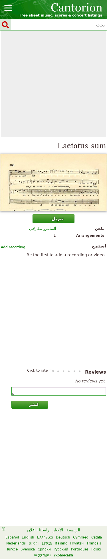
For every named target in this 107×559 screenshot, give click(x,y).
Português (79, 549)
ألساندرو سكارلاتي (42, 229)
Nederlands (16, 543)
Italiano (61, 543)
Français (94, 543)
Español (12, 537)
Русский (61, 549)
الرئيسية (73, 530)
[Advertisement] (53, 83)
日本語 (47, 543)
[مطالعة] (53, 182)
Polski (96, 549)
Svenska (28, 549)
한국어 (34, 543)
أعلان (31, 530)
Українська (63, 555)
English (28, 537)
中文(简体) (42, 555)
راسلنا (44, 530)
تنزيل (57, 218)
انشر (34, 404)
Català (96, 537)
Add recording (13, 247)
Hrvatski (77, 543)
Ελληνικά (45, 537)
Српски (44, 549)
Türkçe (12, 549)
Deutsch (63, 537)
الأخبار (58, 530)
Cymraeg (80, 537)
